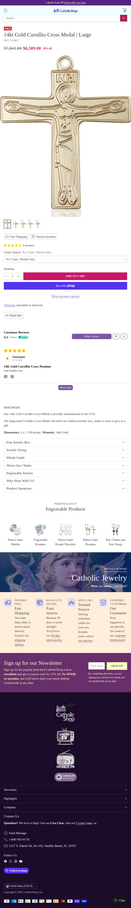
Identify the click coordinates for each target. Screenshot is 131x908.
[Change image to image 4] (30, 224)
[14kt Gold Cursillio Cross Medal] (65, 136)
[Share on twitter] (12, 377)
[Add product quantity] (18, 276)
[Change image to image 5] (37, 224)
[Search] (123, 18)
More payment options (65, 296)
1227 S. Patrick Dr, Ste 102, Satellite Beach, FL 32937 (42, 845)
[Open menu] (5, 10)
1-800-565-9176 (19, 839)
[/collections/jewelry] (65, 572)
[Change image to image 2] (15, 224)
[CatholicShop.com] (65, 10)
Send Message (17, 833)
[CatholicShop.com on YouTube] (21, 862)
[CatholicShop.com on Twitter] (10, 862)
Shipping (9, 305)
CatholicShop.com (33, 892)
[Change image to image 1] (7, 224)
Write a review (91, 336)
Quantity (9, 268)
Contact (80, 823)
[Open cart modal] (124, 10)
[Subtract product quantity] (7, 276)
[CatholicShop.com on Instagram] (16, 862)
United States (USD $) (21, 885)
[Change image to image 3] (23, 224)
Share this (15, 315)
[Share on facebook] (6, 377)
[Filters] (116, 336)
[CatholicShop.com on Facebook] (5, 862)
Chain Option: (27, 252)
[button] (13, 245)
